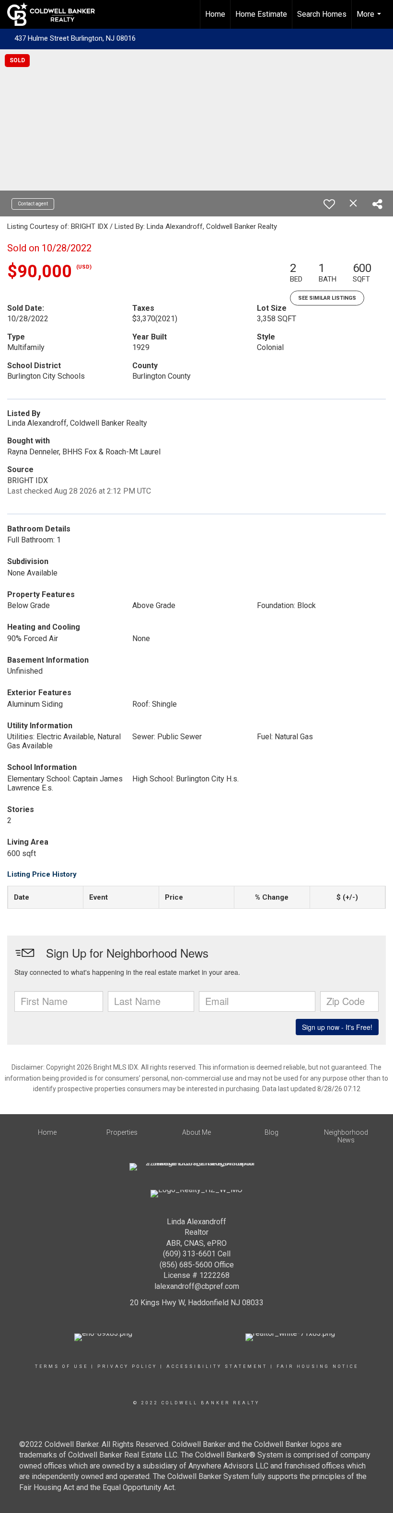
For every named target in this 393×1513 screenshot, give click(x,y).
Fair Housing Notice (317, 1366)
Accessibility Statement (216, 1366)
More (370, 19)
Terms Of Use (61, 1366)
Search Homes (322, 14)
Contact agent (33, 203)
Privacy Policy (127, 1366)
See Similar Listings (327, 298)
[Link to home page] (55, 14)
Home (215, 14)
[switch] (329, 204)
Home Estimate (261, 14)
